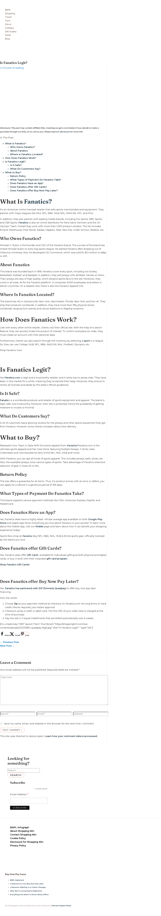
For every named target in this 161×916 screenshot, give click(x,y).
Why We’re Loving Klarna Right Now (26, 891)
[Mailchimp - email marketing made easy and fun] (44, 809)
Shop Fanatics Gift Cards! (14, 564)
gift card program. (57, 558)
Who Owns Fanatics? (22, 147)
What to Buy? (13, 172)
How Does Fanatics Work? (20, 158)
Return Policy (18, 176)
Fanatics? (38, 201)
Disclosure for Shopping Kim (26, 842)
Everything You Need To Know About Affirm (29, 894)
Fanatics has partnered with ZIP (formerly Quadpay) (35, 588)
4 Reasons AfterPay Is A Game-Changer (28, 887)
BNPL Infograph (19, 827)
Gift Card (32, 555)
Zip (15, 603)
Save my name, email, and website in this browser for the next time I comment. (49, 723)
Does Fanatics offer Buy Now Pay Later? (34, 190)
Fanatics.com (12, 377)
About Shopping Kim (22, 831)
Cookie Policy (18, 838)
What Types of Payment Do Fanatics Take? (35, 179)
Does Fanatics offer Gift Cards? (28, 187)
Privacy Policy (18, 845)
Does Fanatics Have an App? (26, 183)
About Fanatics (19, 150)
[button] (1, 45)
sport (87, 340)
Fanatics (23, 222)
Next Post (7, 645)
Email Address (19, 795)
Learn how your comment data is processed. (71, 736)
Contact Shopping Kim (23, 834)
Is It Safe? (16, 165)
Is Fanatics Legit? (15, 161)
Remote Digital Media (61, 906)
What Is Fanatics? (15, 143)
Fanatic (4, 400)
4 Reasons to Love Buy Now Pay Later (27, 884)
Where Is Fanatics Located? (26, 154)
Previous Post (9, 642)
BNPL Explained (17, 880)
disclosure (64, 131)
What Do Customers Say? (25, 168)
